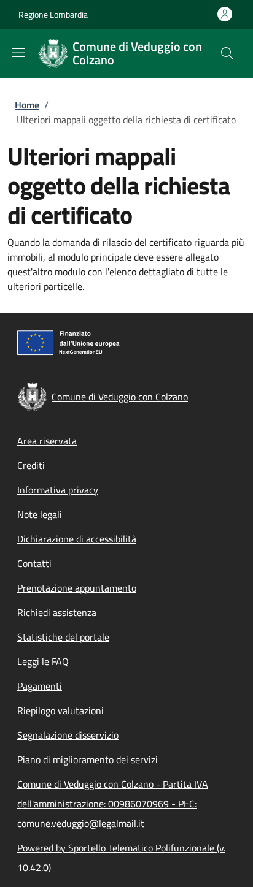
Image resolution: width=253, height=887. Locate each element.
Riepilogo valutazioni (60, 710)
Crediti (31, 465)
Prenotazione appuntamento (76, 588)
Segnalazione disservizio (68, 735)
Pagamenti (39, 686)
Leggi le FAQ (43, 661)
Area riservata (47, 440)
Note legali (39, 514)
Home (27, 104)
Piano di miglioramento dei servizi (87, 759)
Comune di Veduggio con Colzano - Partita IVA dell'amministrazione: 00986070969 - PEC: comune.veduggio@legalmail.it (112, 804)
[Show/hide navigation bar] (18, 53)
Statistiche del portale (63, 637)
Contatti (34, 563)
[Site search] (227, 53)
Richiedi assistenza (56, 612)
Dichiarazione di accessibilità (76, 538)
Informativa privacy (57, 489)
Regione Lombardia (53, 14)
